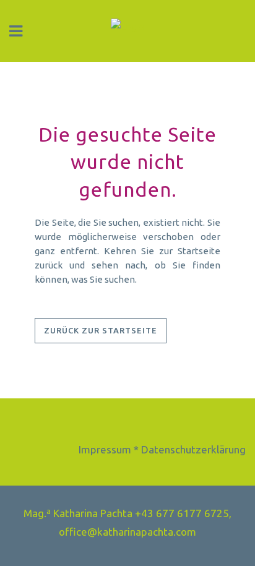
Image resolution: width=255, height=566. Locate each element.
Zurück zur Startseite (100, 330)
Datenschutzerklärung (193, 449)
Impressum (105, 449)
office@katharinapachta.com (127, 532)
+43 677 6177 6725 (182, 513)
